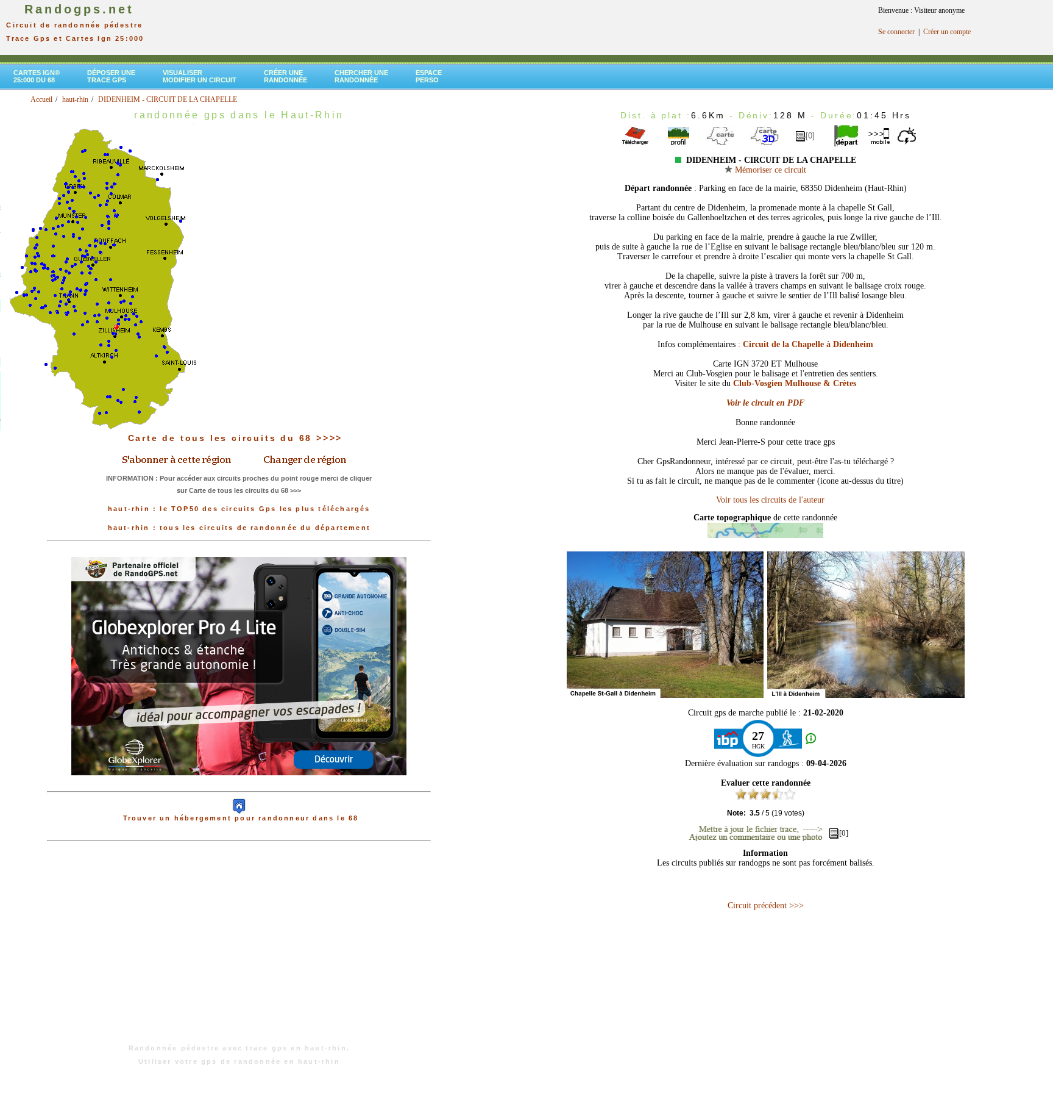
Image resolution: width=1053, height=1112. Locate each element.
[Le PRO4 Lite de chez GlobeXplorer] (238, 785)
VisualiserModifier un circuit (199, 76)
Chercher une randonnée (361, 76)
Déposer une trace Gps (111, 76)
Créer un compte (947, 31)
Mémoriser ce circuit (769, 169)
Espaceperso (429, 76)
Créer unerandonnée (285, 76)
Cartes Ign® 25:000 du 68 (36, 76)
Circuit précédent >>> (766, 905)
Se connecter (896, 31)
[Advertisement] (238, 948)
